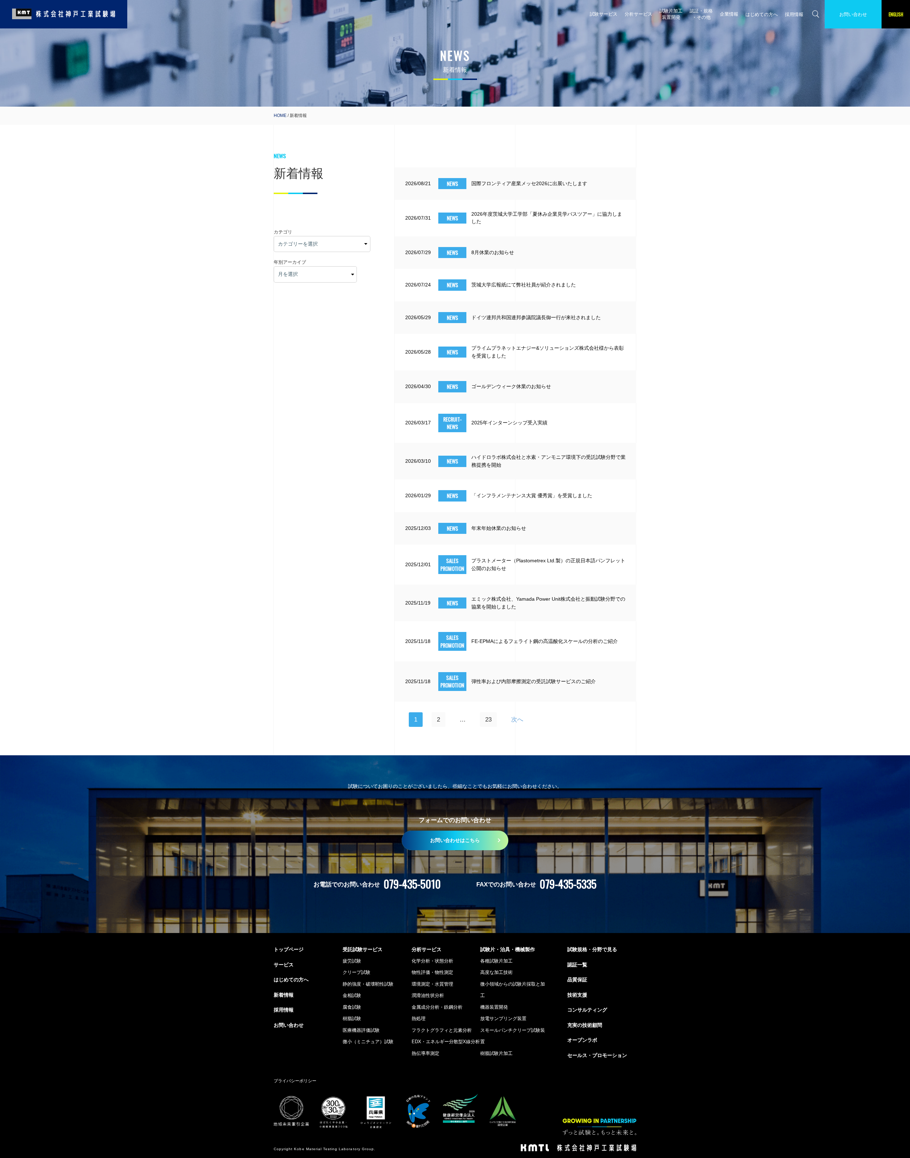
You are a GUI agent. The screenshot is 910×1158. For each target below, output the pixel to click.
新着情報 (284, 995)
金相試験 (352, 995)
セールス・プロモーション (597, 1055)
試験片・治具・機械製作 (507, 949)
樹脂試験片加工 (496, 1053)
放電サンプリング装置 (503, 1018)
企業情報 (729, 14)
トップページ (289, 949)
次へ (517, 719)
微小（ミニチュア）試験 (368, 1041)
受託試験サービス (362, 949)
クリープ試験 (356, 972)
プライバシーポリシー (295, 1080)
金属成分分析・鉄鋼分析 (437, 1007)
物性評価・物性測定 (432, 972)
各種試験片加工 (496, 961)
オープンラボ (582, 1040)
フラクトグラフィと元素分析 (442, 1030)
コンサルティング (587, 1010)
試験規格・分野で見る (592, 949)
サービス (284, 964)
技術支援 (577, 995)
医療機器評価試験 (361, 1030)
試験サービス (603, 14)
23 (488, 719)
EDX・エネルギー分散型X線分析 (446, 1041)
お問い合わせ (853, 14)
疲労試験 (352, 961)
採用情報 (794, 14)
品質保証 (577, 979)
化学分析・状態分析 (432, 961)
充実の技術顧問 (584, 1025)
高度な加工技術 (496, 972)
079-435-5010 (412, 884)
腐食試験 (352, 1007)
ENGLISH (896, 14)
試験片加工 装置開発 (670, 14)
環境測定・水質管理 (432, 984)
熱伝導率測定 (425, 1053)
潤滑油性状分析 (428, 995)
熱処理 (418, 1018)
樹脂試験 (352, 1018)
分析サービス (638, 14)
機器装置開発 (494, 1007)
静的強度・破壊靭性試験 (368, 984)
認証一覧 (577, 964)
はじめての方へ (761, 14)
